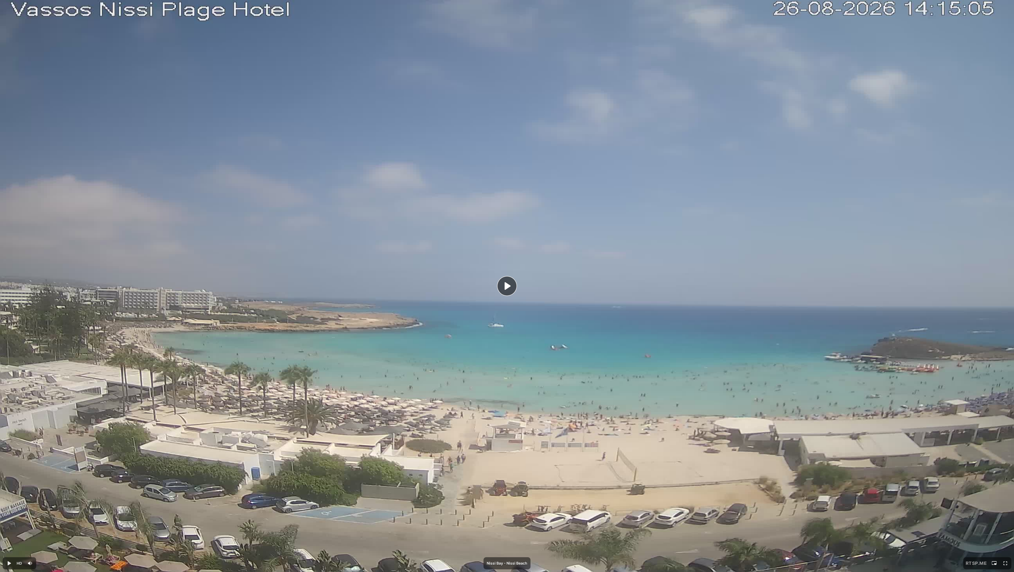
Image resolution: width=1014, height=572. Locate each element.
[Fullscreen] (1005, 563)
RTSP (976, 563)
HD (19, 563)
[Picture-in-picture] (994, 563)
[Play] (507, 286)
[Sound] (30, 563)
